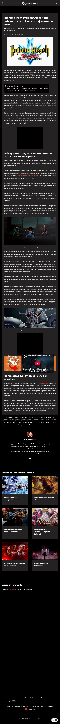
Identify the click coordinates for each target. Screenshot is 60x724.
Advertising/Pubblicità (9, 701)
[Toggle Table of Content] (46, 86)
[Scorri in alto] (56, 718)
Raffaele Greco (9, 34)
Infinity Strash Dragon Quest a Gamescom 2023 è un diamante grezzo (27, 88)
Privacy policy (35, 706)
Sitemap (50, 706)
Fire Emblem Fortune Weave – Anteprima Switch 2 (42, 531)
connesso (13, 589)
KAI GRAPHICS (44, 383)
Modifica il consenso (13, 706)
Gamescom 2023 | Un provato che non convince (21, 91)
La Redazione (34, 698)
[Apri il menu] (56, 3)
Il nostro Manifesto (23, 698)
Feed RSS (43, 706)
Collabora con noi (45, 698)
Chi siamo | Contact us (9, 698)
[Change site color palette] (54, 720)
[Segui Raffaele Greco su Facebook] (30, 458)
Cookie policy (25, 706)
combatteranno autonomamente (27, 176)
